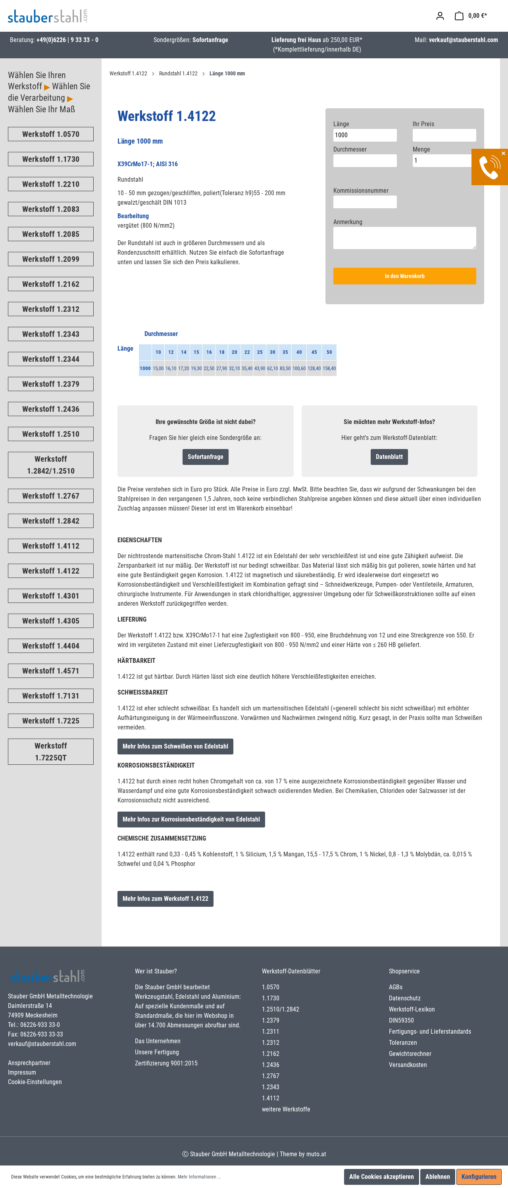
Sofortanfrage (210, 40)
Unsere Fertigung (157, 1052)
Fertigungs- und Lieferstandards (430, 1031)
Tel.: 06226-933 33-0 (34, 1025)
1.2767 (270, 1076)
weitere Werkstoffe (286, 1109)
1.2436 (270, 1065)
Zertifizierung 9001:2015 (166, 1063)
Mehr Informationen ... (199, 1177)
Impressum (22, 1072)
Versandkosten (408, 1065)
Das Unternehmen (158, 1041)
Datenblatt (389, 457)
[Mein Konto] (440, 16)
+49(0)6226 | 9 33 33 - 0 (67, 40)
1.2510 (270, 1009)
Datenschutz (405, 998)
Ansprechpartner (29, 1063)
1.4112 (270, 1098)
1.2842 (290, 1009)
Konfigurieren (479, 1176)
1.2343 (270, 1087)
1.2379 (270, 1020)
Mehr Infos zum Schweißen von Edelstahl (175, 746)
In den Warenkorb (405, 276)
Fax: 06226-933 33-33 (35, 1034)
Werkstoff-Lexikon (412, 1009)
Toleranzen (403, 1042)
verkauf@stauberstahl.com (463, 40)
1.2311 (270, 1031)
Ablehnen (437, 1176)
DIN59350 (401, 1020)
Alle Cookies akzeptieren (381, 1176)
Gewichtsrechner (410, 1053)
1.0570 (270, 987)
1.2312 (270, 1042)
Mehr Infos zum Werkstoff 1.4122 (165, 898)
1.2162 (270, 1053)
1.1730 (270, 998)
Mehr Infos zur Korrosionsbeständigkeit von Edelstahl (191, 819)
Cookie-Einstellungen (35, 1082)
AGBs (395, 987)
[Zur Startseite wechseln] (47, 16)
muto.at (316, 1154)
